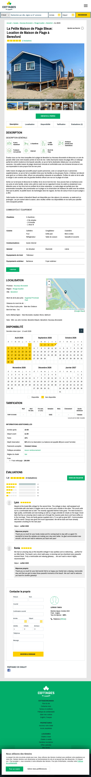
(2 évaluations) (27, 41)
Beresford (14, 292)
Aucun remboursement (33, 450)
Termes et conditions (46, 709)
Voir (26, 454)
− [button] (49, 284)
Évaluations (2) (77, 124)
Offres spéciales (46, 745)
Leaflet (64, 309)
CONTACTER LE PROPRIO (48, 116)
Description (14, 124)
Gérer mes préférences (37, 769)
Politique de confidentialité (46, 712)
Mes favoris (46, 748)
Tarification (61, 124)
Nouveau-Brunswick (21, 286)
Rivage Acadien (18, 289)
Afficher (63, 619)
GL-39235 (57, 23)
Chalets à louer (46, 737)
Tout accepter (14, 769)
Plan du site (46, 703)
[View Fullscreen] (49, 289)
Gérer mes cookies (46, 714)
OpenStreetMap (73, 309)
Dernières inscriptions (46, 742)
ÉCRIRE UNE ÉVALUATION (76, 478)
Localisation (30, 124)
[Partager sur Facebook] (9, 671)
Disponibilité (45, 124)
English (42, 717)
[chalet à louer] (9, 9)
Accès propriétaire (46, 728)
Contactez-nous (46, 706)
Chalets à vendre (46, 739)
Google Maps (79, 311)
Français (49, 717)
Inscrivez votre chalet (46, 726)
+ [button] (49, 281)
